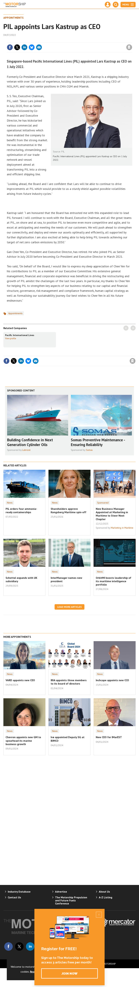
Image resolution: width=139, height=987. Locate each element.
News (10, 502)
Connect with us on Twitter (19, 946)
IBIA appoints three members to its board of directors (69, 681)
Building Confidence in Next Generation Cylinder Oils (30, 442)
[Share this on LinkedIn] (24, 47)
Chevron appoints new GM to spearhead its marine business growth (23, 740)
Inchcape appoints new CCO (112, 680)
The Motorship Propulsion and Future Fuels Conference (71, 900)
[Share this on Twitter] (17, 47)
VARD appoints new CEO (20, 680)
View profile (10, 338)
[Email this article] (39, 47)
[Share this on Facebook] (10, 47)
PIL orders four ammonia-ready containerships (21, 510)
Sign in (89, 40)
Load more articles (69, 606)
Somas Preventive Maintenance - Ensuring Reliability (98, 442)
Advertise (61, 891)
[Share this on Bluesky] (32, 47)
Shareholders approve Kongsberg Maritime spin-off (68, 510)
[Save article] (129, 47)
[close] (132, 40)
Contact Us (14, 897)
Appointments (13, 17)
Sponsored (102, 502)
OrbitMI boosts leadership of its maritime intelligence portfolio (113, 581)
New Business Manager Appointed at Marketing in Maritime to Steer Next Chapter (112, 514)
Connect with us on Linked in (30, 946)
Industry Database (19, 891)
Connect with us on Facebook (8, 946)
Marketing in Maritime (122, 527)
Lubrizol (26, 449)
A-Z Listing (105, 897)
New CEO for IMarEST (109, 737)
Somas (89, 449)
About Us (104, 891)
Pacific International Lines (19, 335)
